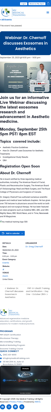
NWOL (38, 401)
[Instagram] (9, 406)
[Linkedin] (15, 406)
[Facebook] (2, 406)
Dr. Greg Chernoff (34, 246)
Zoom (5, 276)
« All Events (6, 19)
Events (5, 262)
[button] (48, 12)
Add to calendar (13, 233)
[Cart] (48, 3)
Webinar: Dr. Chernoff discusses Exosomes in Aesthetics (14, 293)
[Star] (21, 406)
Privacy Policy (16, 401)
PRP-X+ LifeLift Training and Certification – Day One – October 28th (38, 291)
